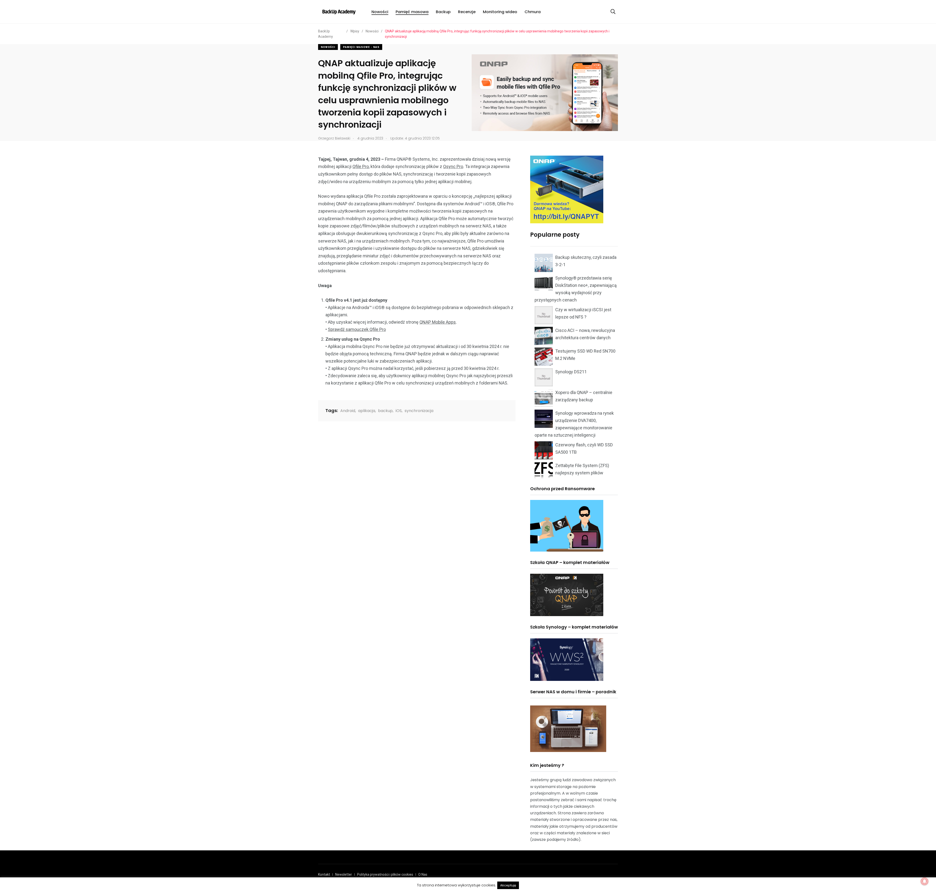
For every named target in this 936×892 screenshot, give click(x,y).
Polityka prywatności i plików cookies (385, 874)
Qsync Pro (453, 166)
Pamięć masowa (412, 12)
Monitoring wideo (500, 12)
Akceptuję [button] (508, 885)
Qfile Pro (360, 166)
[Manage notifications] (924, 881)
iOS (399, 410)
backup (385, 410)
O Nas (422, 874)
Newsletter (343, 874)
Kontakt (324, 874)
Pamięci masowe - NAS (361, 47)
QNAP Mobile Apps (437, 322)
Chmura (533, 12)
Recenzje (467, 12)
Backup (443, 12)
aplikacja (366, 410)
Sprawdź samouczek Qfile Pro (357, 329)
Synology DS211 (571, 371)
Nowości (379, 12)
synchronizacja (419, 410)
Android (347, 410)
